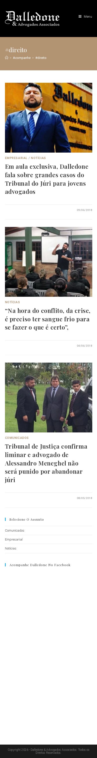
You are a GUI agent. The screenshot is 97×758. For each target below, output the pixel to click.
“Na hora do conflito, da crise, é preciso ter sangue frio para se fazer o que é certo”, (48, 318)
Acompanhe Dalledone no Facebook (40, 565)
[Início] (6, 58)
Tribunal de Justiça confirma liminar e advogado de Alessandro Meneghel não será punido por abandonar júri (46, 462)
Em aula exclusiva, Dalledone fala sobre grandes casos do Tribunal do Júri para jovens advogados (47, 178)
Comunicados (17, 438)
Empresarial (16, 158)
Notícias (38, 158)
